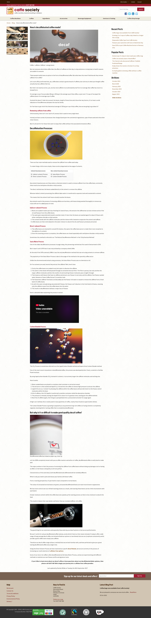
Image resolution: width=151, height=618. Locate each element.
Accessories (63, 18)
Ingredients (46, 18)
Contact (133, 2)
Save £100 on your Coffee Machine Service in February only (127, 46)
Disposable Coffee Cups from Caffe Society (124, 40)
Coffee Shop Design (133, 18)
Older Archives (116, 97)
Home (8, 2)
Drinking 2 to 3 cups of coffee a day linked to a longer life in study (127, 36)
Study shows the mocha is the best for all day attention (125, 67)
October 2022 (116, 81)
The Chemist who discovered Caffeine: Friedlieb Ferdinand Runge (126, 62)
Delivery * (9, 601)
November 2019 (117, 89)
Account (139, 2)
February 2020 (116, 86)
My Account (10, 588)
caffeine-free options (56, 551)
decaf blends (72, 549)
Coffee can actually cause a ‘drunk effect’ (124, 58)
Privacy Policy (11, 596)
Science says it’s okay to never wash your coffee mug (127, 56)
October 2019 (116, 91)
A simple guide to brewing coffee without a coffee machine (126, 72)
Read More (133, 592)
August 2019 (115, 94)
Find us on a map (58, 599)
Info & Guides (123, 2)
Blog (13, 23)
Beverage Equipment (84, 18)
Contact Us (10, 591)
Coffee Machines (15, 18)
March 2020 (115, 84)
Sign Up (139, 576)
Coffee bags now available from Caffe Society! (125, 33)
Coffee (31, 18)
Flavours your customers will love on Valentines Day (127, 43)
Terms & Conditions (12, 593)
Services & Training (109, 18)
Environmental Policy (13, 599)
